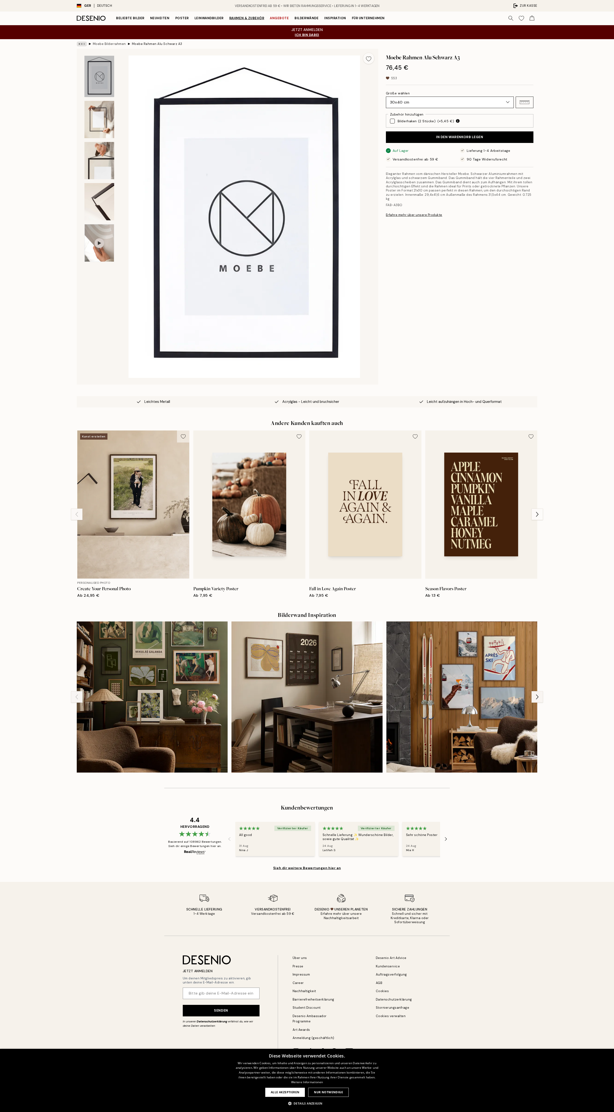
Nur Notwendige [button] (328, 1092)
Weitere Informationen (307, 1082)
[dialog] (307, 1080)
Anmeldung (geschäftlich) (313, 1038)
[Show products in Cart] (532, 18)
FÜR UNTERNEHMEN (368, 18)
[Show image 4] (99, 201)
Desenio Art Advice (391, 958)
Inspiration (335, 18)
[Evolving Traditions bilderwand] (152, 697)
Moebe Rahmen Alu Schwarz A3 (157, 44)
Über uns (300, 958)
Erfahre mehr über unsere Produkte (414, 215)
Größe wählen (398, 93)
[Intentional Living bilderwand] (306, 697)
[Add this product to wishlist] (368, 58)
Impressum (301, 974)
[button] (524, 102)
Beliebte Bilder (130, 18)
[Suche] (511, 18)
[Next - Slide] (537, 514)
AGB (379, 983)
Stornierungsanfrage (392, 1008)
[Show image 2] (99, 119)
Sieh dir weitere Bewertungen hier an (307, 868)
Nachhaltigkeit (304, 991)
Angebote (279, 18)
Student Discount (307, 1008)
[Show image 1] (99, 76)
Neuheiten (160, 18)
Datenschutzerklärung (212, 1021)
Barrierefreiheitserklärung (314, 999)
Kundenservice (388, 966)
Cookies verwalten (391, 1016)
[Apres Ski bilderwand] (461, 697)
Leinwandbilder (209, 18)
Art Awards (301, 1030)
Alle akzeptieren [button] (285, 1092)
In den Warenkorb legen (459, 137)
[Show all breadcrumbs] (82, 44)
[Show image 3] (99, 160)
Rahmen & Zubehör (246, 18)
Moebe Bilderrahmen (109, 44)
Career (298, 983)
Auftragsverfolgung (391, 974)
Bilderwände (307, 18)
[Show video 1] (99, 243)
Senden (221, 1010)
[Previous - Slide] (77, 514)
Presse (298, 966)
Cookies (382, 991)
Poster (182, 18)
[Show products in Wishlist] (521, 18)
